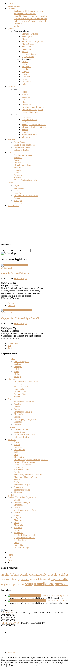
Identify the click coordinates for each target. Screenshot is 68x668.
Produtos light (20, 278)
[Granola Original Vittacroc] (14, 265)
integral (45, 579)
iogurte (56, 579)
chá (63, 574)
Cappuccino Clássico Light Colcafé (20, 318)
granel (34, 579)
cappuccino (13, 343)
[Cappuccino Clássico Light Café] (16, 310)
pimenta (19, 584)
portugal (31, 584)
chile (43, 574)
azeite (5, 574)
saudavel (11, 305)
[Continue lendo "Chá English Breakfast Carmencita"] (24, 595)
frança (16, 579)
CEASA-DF (7, 613)
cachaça (34, 574)
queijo (42, 583)
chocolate (54, 574)
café (9, 345)
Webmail (11, 652)
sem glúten (56, 584)
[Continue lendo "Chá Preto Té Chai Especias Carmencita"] (27, 600)
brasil (24, 574)
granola (11, 303)
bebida (15, 574)
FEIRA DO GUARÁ (10, 623)
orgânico (7, 584)
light (10, 348)
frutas (25, 579)
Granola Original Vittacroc (15, 273)
